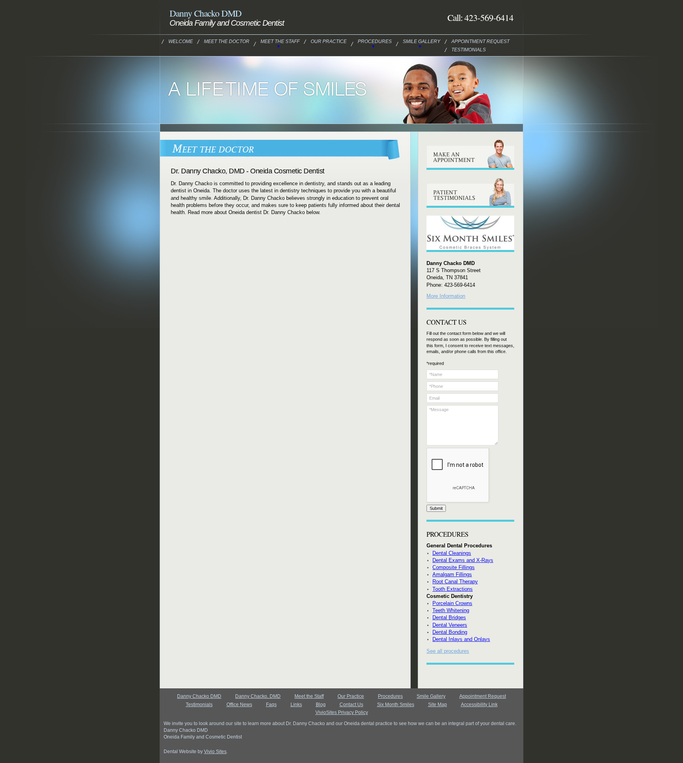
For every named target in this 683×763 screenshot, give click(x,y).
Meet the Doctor (226, 41)
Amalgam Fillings (452, 574)
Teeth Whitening (450, 610)
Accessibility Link (479, 704)
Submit (436, 508)
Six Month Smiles (395, 704)
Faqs (271, 704)
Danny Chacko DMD (199, 696)
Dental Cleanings (451, 553)
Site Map (437, 704)
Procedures (375, 41)
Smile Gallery (421, 41)
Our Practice (329, 41)
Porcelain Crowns (452, 603)
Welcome (180, 41)
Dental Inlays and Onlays (461, 639)
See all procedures (447, 651)
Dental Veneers (449, 625)
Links (296, 704)
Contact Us (351, 704)
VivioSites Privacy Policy (341, 712)
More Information (445, 296)
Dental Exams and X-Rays (462, 560)
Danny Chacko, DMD (258, 696)
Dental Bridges (449, 617)
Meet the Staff (280, 41)
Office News (239, 704)
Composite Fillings (453, 567)
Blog (321, 704)
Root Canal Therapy (455, 581)
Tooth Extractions (452, 589)
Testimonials (468, 49)
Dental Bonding (449, 632)
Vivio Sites (215, 751)
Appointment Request (480, 41)
